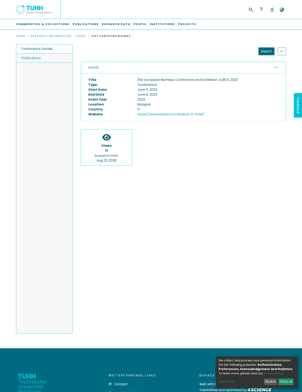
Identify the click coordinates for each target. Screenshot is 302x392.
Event (81, 36)
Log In (272, 9)
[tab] (183, 67)
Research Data (116, 24)
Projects (187, 24)
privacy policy (273, 373)
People (140, 24)
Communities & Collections (42, 24)
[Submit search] (250, 9)
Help (261, 9)
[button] (281, 9)
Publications (86, 24)
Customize (226, 381)
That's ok (285, 381)
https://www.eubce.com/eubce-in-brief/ (171, 114)
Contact (121, 384)
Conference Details (37, 48)
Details (93, 67)
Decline (270, 381)
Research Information (51, 36)
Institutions (162, 24)
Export (266, 51)
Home (21, 36)
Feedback (298, 105)
